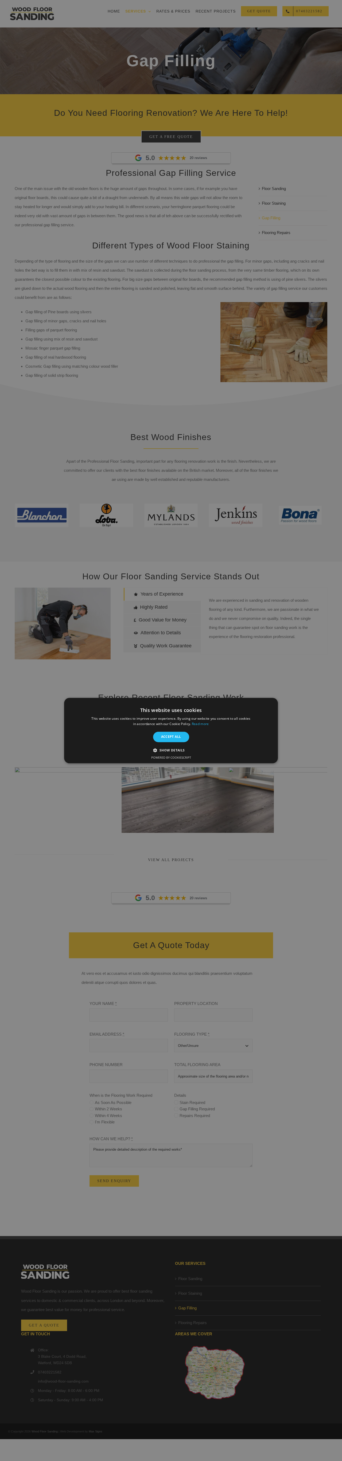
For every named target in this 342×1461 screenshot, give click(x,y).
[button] (171, 750)
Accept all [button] (171, 737)
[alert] (171, 730)
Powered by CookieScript (171, 757)
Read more (200, 724)
